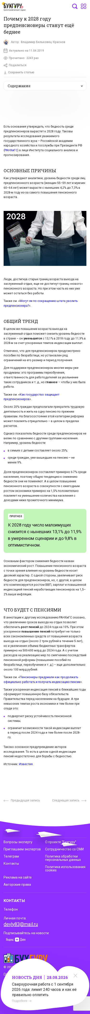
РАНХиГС (11, 150)
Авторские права (17, 884)
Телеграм (11, 856)
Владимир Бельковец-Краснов (43, 42)
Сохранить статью (21, 72)
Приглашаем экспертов (22, 849)
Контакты (11, 863)
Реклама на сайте (18, 877)
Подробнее (19, 1001)
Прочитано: (24, 58)
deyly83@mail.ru (21, 924)
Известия (26, 764)
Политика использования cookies (65, 868)
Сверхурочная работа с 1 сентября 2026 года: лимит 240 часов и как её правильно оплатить (44, 989)
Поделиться (17, 65)
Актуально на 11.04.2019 (26, 50)
